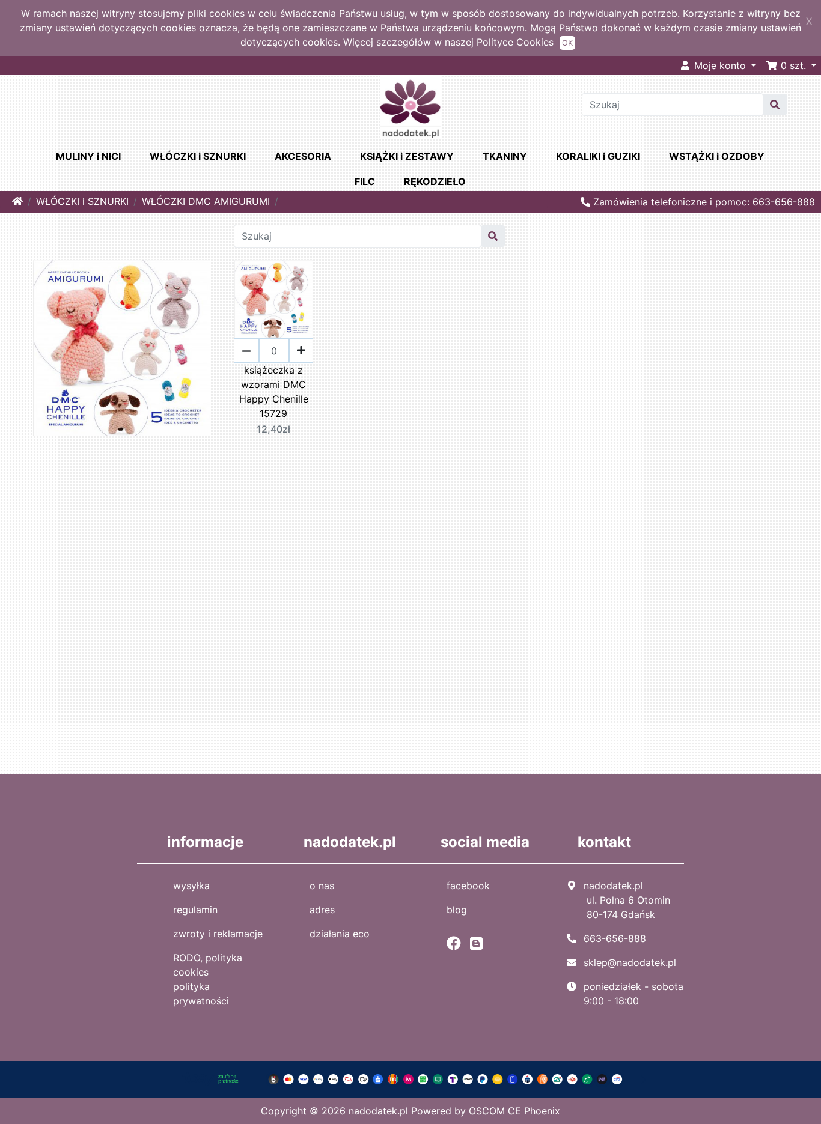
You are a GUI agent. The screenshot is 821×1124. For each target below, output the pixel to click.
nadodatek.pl (378, 1111)
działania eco (340, 934)
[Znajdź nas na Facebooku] (457, 943)
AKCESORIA (303, 156)
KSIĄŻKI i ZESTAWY (407, 156)
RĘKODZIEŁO (435, 181)
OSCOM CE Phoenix (514, 1111)
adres (322, 910)
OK (567, 42)
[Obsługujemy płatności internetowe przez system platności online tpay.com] (410, 1078)
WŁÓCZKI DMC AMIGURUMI (206, 201)
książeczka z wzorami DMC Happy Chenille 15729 (273, 391)
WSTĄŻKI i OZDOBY (717, 156)
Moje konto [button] (720, 65)
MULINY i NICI (88, 156)
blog (457, 910)
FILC (365, 181)
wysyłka (191, 885)
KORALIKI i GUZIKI (598, 156)
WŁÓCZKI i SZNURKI (198, 156)
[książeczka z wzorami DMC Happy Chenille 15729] (273, 299)
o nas (322, 885)
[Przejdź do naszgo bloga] (479, 943)
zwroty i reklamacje (218, 934)
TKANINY (505, 156)
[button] (791, 65)
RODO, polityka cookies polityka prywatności (207, 979)
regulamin (195, 910)
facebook (468, 885)
